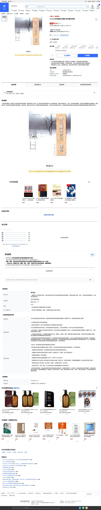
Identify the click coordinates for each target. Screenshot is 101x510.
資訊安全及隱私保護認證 (71, 493)
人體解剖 (3, 452)
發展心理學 (20, 452)
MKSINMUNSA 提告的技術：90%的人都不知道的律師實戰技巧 (16, 459)
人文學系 (27, 13)
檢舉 (90, 279)
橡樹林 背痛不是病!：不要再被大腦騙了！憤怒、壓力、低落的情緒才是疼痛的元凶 (20, 479)
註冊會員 (89, 1)
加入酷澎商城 (4, 495)
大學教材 (22, 13)
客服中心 (94, 1)
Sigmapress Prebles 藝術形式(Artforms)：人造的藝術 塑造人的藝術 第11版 (18, 463)
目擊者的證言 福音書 (7, 467)
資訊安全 (62, 493)
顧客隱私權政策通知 (47, 493)
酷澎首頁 (3, 13)
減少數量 (55, 55)
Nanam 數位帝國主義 (7, 461)
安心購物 (56, 493)
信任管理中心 (38, 493)
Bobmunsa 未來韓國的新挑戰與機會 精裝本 (12, 483)
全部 (27, 6)
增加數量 (55, 56)
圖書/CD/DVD (10, 13)
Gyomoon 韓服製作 (7, 477)
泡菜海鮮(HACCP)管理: (8, 487)
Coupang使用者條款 (21, 493)
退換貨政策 (30, 493)
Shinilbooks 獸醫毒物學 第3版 (9, 481)
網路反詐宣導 (12, 495)
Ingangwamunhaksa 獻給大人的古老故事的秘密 (13, 465)
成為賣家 (98, 1)
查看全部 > (16, 388)
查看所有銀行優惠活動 (60, 50)
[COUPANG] (24, 502)
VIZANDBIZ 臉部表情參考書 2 (9, 471)
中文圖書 (16, 13)
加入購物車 (67, 55)
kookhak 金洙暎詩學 (7, 469)
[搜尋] (87, 6)
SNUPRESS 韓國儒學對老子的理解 (10, 475)
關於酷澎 (3, 493)
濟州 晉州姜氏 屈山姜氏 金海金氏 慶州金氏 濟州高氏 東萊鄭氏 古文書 (17, 485)
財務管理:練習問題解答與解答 (9, 473)
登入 (86, 1)
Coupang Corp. (60, 35)
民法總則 (9, 452)
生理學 (25, 452)
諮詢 (92, 254)
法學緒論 (14, 452)
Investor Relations (11, 493)
